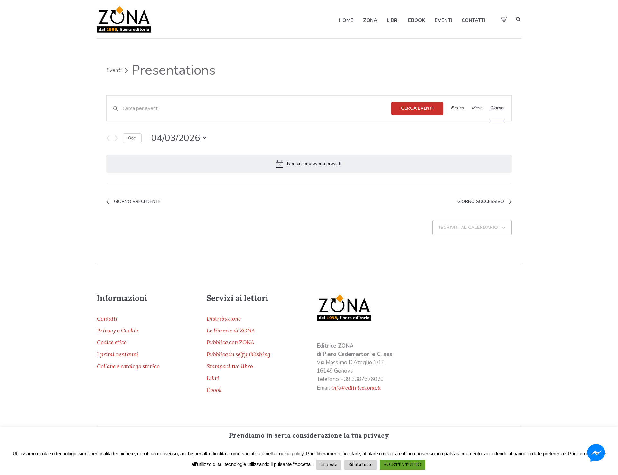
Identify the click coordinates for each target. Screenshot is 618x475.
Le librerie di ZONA (231, 330)
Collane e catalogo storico (128, 366)
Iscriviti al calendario (468, 227)
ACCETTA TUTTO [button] (402, 464)
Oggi (132, 138)
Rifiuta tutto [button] (360, 464)
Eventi (114, 70)
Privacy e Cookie (117, 330)
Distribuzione (224, 318)
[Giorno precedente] (108, 138)
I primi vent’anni (117, 354)
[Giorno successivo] (116, 138)
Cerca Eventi (417, 108)
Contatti (107, 318)
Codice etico (112, 342)
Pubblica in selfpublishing (238, 354)
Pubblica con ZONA (230, 342)
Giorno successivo (480, 202)
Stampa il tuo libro (230, 366)
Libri (213, 378)
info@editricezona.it (356, 387)
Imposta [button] (328, 464)
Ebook (214, 390)
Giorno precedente (137, 202)
